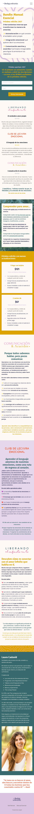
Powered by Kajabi (17, 810)
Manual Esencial (21, 805)
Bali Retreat (11, 805)
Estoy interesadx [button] (17, 94)
